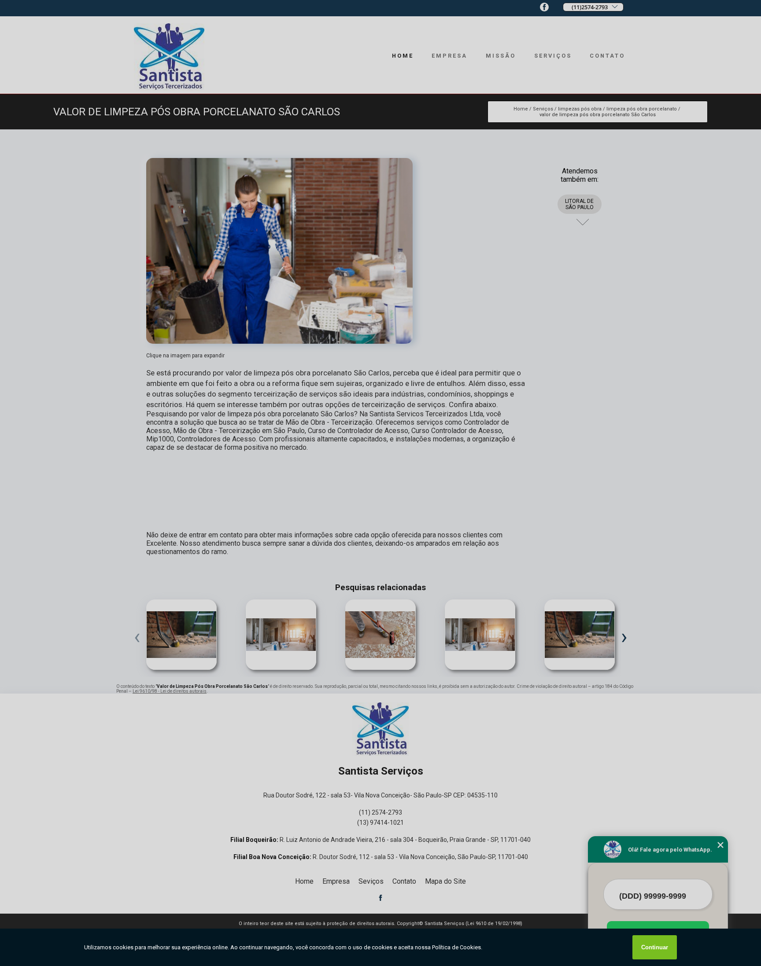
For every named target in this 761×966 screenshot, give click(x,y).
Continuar (654, 947)
